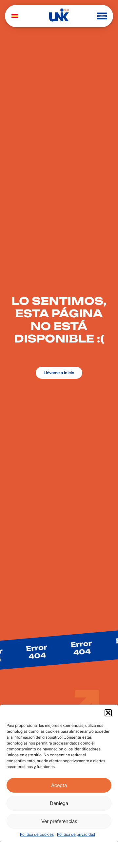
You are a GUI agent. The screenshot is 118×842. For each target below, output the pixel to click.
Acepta (59, 785)
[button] (108, 713)
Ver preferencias (59, 821)
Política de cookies (37, 834)
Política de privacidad (76, 834)
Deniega (59, 803)
